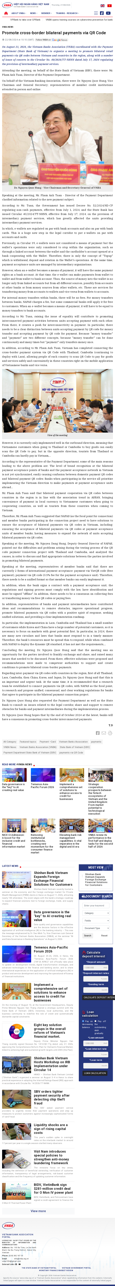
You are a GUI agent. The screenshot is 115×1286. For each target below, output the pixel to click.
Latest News (10, 866)
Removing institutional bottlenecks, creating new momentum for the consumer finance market (42, 844)
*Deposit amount (95, 962)
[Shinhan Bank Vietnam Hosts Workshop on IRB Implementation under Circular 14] (16, 1064)
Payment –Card (48, 741)
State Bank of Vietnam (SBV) (75, 747)
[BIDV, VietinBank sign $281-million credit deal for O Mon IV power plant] (16, 1191)
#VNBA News (24, 764)
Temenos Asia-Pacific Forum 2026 (42, 786)
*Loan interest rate (96, 1049)
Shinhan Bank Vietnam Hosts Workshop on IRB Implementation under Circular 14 (52, 1064)
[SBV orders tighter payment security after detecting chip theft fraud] (16, 1099)
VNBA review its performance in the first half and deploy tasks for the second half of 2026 (100, 841)
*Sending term (96, 984)
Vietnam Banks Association (73, 741)
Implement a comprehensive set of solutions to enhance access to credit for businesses (71, 791)
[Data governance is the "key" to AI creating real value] (16, 918)
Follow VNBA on (43, 40)
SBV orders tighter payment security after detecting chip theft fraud (52, 1097)
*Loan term (95, 1060)
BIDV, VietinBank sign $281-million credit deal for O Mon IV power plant (53, 1189)
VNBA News (7, 27)
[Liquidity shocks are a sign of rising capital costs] (16, 1131)
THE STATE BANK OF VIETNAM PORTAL (39, 1268)
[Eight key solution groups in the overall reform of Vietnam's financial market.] (16, 1031)
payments (96, 741)
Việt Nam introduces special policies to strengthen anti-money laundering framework (51, 1157)
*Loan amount (96, 1037)
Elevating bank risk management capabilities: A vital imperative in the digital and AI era (71, 841)
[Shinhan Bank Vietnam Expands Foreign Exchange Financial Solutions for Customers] (16, 879)
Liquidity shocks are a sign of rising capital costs (51, 1129)
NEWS (33, 13)
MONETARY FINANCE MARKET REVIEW (56, 1270)
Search (87, 935)
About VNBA (18, 13)
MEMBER (46, 13)
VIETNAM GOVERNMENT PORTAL (76, 1268)
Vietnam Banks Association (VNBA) (38, 747)
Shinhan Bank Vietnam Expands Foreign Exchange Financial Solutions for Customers (53, 879)
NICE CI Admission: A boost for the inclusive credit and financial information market (13, 841)
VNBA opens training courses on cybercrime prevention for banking (62, 19)
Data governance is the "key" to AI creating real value (13, 787)
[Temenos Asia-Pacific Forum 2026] (16, 954)
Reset (104, 935)
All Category (10, 741)
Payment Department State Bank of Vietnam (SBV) (30, 752)
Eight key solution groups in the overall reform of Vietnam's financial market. (50, 1031)
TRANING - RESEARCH (67, 13)
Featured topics (28, 741)
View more (38, 1211)
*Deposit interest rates (96, 973)
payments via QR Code (71, 752)
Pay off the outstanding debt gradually (100, 1027)
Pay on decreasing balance (87, 1024)
